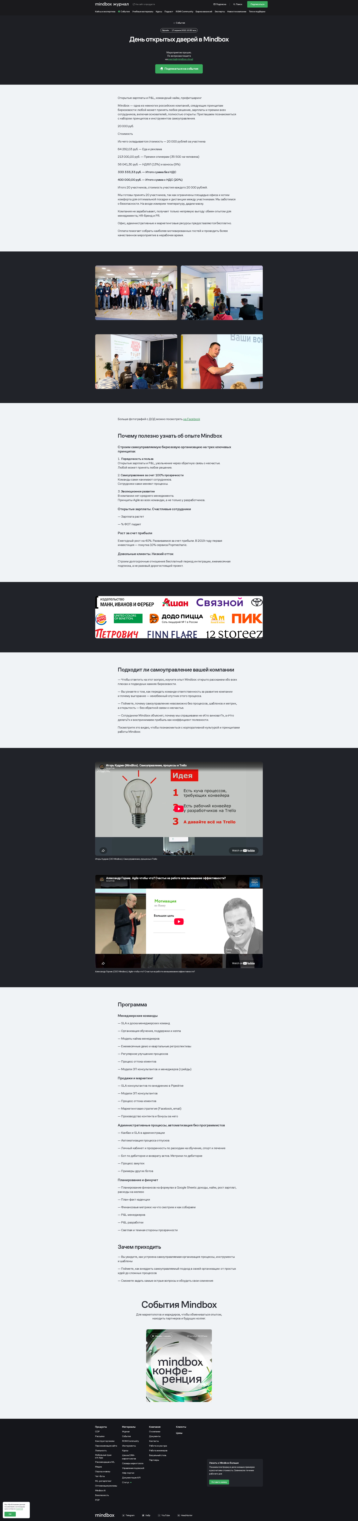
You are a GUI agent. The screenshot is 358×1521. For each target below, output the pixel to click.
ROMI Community (130, 1441)
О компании (154, 1431)
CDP (97, 1431)
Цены (179, 1433)
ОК (10, 1514)
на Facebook (191, 419)
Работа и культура (158, 1445)
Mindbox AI (100, 1490)
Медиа (98, 1466)
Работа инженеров (158, 1450)
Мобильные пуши (103, 1456)
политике (19, 1509)
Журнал (126, 1431)
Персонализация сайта (106, 1445)
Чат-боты (100, 1476)
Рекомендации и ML (105, 1462)
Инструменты (129, 1445)
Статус (125, 1482)
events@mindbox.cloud (180, 59)
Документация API (131, 1477)
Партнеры (154, 1460)
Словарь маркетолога (132, 1463)
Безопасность (102, 1495)
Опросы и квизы (102, 1471)
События (180, 22)
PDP (97, 1500)
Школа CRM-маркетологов (129, 1457)
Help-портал (128, 1472)
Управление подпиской (133, 1468)
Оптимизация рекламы (106, 1485)
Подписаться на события (181, 69)
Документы (155, 1436)
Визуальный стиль (157, 1455)
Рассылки (99, 1436)
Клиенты (181, 1426)
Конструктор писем (104, 1441)
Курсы (125, 1450)
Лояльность (101, 1450)
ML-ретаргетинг (103, 1481)
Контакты (154, 1441)
